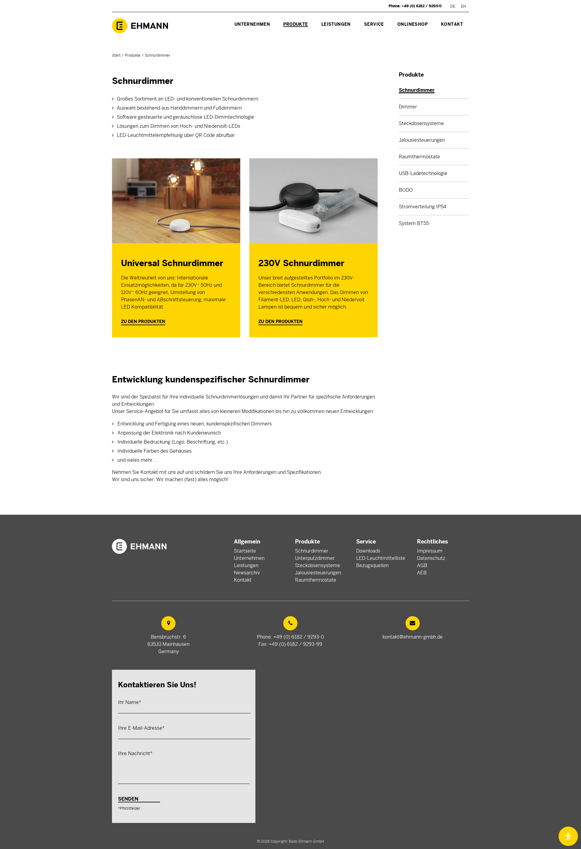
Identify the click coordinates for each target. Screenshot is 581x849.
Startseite (245, 551)
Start (116, 55)
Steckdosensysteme (317, 565)
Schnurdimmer (311, 551)
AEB (422, 573)
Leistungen (246, 565)
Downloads (368, 551)
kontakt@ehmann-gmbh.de (412, 637)
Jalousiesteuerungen (318, 573)
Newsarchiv (247, 573)
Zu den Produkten (143, 321)
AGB (422, 565)
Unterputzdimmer (315, 558)
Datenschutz (431, 558)
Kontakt (242, 580)
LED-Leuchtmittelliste (380, 558)
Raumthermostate (315, 580)
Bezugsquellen (372, 565)
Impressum (429, 551)
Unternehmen (249, 558)
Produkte (132, 55)
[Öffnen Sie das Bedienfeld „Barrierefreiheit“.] (568, 836)
